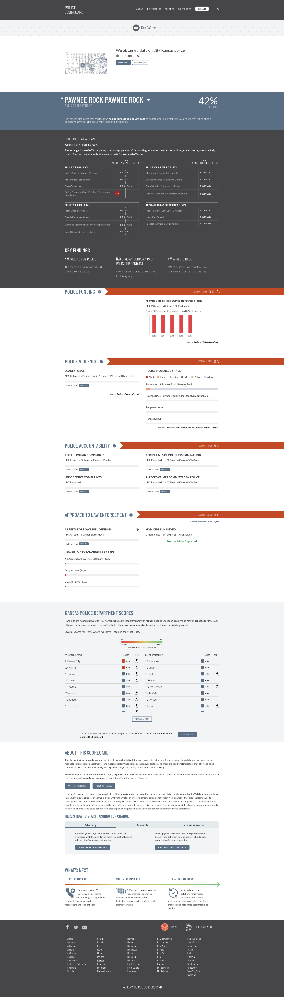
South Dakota (193, 942)
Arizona (70, 949)
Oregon (160, 963)
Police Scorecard (74, 9)
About (139, 9)
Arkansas (71, 945)
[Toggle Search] (218, 9)
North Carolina (134, 963)
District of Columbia (76, 963)
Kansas (142, 27)
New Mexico (162, 945)
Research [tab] (142, 825)
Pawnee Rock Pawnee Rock (104, 99)
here (161, 774)
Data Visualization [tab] (193, 825)
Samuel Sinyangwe (139, 778)
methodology (77, 785)
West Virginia (193, 971)
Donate (202, 9)
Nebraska (131, 971)
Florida (70, 971)
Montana (131, 960)
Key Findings (154, 9)
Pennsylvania (163, 967)
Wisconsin (192, 967)
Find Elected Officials (172, 847)
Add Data (83, 385)
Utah (189, 953)
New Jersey (162, 942)
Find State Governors (93, 847)
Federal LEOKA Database (206, 342)
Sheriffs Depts (140, 62)
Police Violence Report (128, 394)
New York (161, 953)
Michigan (131, 945)
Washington (192, 963)
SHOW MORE (142, 719)
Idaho (99, 949)
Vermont (191, 960)
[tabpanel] (142, 841)
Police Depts (123, 62)
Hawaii (100, 942)
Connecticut (73, 960)
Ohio (159, 956)
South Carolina (194, 938)
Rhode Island (163, 971)
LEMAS (214, 427)
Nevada (160, 949)
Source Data (104, 785)
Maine (130, 942)
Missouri (131, 953)
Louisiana (101, 967)
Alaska (70, 938)
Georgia (101, 938)
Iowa (99, 945)
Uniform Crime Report (176, 427)
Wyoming (191, 974)
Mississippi (132, 956)
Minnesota (132, 949)
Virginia (191, 956)
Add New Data (187, 734)
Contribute (184, 9)
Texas (190, 949)
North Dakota (133, 967)
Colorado (71, 956)
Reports (169, 9)
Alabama (71, 942)
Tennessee (192, 945)
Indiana (100, 956)
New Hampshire (164, 938)
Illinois (100, 953)
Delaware (71, 967)
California (71, 953)
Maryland (131, 938)
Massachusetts (104, 971)
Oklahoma (161, 960)
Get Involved (203, 927)
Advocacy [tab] (90, 825)
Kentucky (101, 963)
